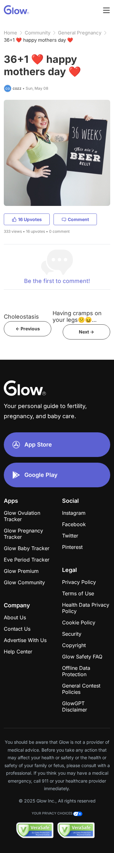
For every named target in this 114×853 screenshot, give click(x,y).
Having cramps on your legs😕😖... (77, 316)
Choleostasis (21, 316)
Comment (78, 219)
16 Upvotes (30, 219)
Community (37, 33)
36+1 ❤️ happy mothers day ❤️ (38, 40)
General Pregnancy (79, 33)
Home (10, 33)
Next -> (86, 331)
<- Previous (28, 328)
